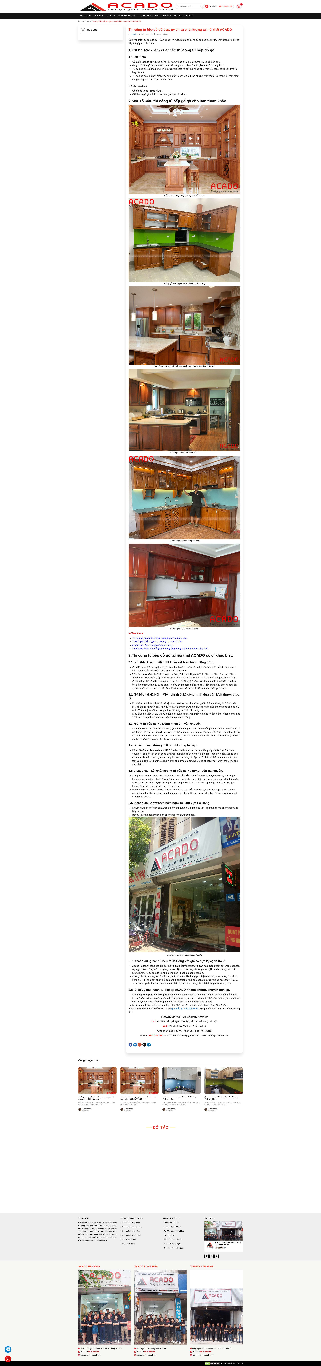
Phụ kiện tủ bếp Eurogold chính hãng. (152, 645)
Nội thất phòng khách (173, 1239)
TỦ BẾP (110, 16)
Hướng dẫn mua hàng (131, 1231)
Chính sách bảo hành (131, 1223)
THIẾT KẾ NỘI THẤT (149, 16)
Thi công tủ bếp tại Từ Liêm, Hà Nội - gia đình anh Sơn (180, 1098)
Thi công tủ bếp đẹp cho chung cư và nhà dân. (157, 641)
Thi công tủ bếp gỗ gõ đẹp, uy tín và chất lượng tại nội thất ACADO (138, 1098)
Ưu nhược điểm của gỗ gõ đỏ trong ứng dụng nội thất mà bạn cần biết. (170, 648)
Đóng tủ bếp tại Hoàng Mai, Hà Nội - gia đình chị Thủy (221, 1098)
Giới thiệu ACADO (129, 1239)
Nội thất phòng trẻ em (173, 1248)
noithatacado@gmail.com (91, 1355)
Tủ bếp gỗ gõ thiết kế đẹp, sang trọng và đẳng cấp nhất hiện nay (96, 1098)
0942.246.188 (225, 6)
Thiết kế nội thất (171, 1223)
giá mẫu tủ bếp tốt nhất (184, 1008)
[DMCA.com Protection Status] (212, 1363)
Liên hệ (189, 16)
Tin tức (177, 16)
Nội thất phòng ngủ (172, 1244)
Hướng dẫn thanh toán (131, 1235)
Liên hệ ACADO (128, 1244)
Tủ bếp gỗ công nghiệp (174, 1231)
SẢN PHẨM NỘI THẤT (127, 16)
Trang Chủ (85, 16)
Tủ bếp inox (169, 1235)
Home (80, 21)
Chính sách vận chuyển (132, 1227)
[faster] (160, 1202)
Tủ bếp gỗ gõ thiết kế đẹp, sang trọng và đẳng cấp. (159, 638)
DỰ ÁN (166, 16)
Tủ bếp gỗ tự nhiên (172, 1227)
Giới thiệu (98, 16)
